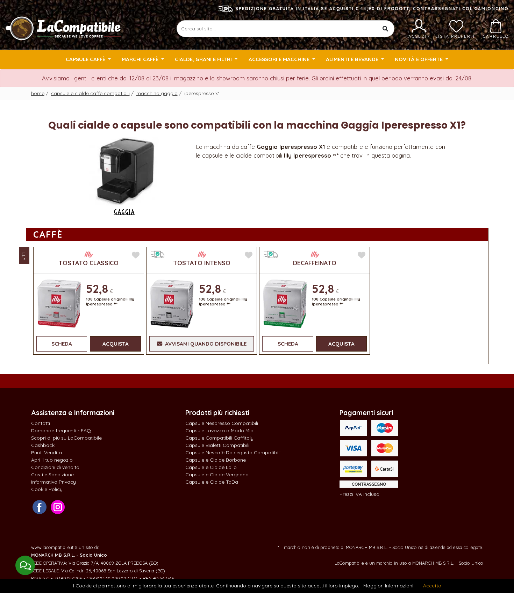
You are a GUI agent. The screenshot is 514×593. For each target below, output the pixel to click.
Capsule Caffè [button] (86, 59)
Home (37, 93)
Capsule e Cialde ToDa (211, 482)
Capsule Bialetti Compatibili (217, 445)
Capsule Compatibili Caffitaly (219, 438)
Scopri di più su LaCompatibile (66, 438)
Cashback (43, 445)
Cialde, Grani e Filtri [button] (204, 59)
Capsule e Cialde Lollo (211, 467)
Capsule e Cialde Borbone (215, 460)
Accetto (432, 586)
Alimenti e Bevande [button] (353, 59)
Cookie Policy (47, 489)
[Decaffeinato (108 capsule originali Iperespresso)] (285, 302)
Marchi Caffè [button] (141, 59)
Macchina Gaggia (157, 93)
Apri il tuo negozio (52, 460)
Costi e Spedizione (52, 474)
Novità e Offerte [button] (419, 59)
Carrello (496, 36)
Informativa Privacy (53, 482)
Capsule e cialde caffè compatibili (90, 93)
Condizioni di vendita (55, 467)
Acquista (115, 343)
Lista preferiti (456, 36)
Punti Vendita (46, 452)
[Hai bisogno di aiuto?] (25, 565)
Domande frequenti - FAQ (61, 430)
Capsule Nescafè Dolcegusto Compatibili (232, 452)
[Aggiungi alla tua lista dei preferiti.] (136, 255)
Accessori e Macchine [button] (280, 59)
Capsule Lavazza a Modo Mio (219, 430)
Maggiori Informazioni (388, 586)
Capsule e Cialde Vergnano (217, 474)
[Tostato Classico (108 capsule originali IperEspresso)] (59, 302)
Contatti (40, 423)
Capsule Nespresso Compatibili (221, 423)
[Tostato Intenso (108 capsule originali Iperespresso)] (172, 302)
